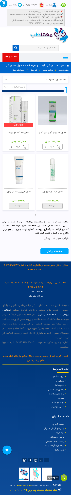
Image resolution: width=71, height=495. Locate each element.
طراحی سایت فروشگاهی (17, 490)
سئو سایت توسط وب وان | (41, 490)
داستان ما (60, 381)
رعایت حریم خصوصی (54, 441)
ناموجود (52, 206)
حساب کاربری (58, 424)
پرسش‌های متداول (56, 389)
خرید (52, 147)
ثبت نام (49, 4)
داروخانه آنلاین (58, 376)
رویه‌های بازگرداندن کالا (54, 445)
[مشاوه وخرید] (64, 477)
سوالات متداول (36, 296)
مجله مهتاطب (58, 402)
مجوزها (61, 398)
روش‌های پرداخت (56, 394)
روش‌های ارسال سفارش (54, 428)
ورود (59, 4)
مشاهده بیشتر (54, 251)
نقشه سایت (59, 450)
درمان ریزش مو (57, 407)
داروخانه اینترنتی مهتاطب (24, 485)
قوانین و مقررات (57, 437)
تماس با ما (59, 385)
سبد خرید (60, 432)
